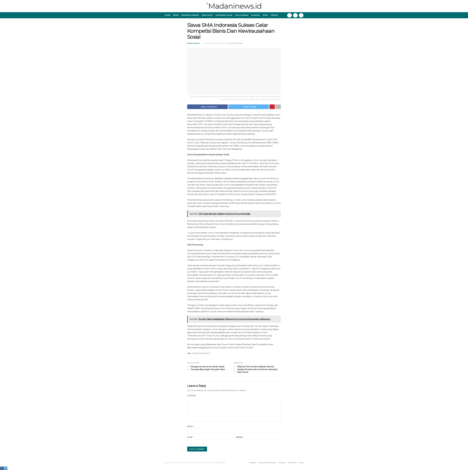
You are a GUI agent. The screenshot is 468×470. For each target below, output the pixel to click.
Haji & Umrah (241, 15)
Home (167, 15)
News (176, 15)
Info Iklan (282, 463)
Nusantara (239, 43)
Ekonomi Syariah (190, 15)
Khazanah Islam (224, 15)
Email (190, 437)
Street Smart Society (201, 353)
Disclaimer (292, 463)
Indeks (274, 15)
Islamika (255, 15)
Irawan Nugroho (193, 43)
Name (190, 426)
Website (239, 437)
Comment (191, 395)
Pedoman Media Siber (267, 463)
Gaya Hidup (207, 15)
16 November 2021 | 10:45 (213, 43)
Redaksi (252, 463)
